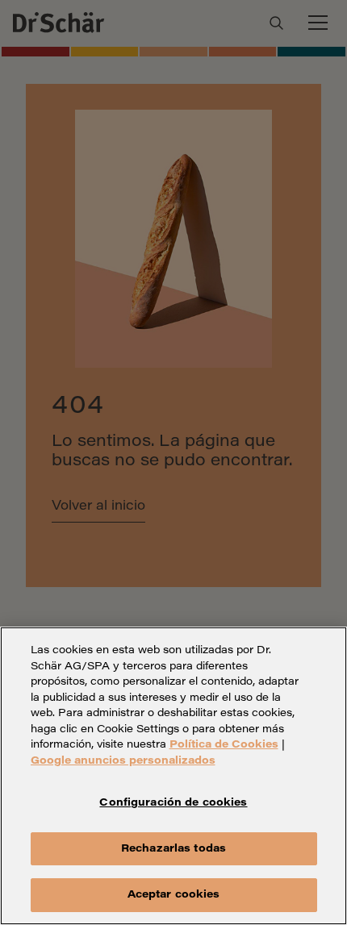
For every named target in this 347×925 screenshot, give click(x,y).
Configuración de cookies (173, 803)
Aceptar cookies (174, 895)
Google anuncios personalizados (123, 761)
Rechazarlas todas (173, 849)
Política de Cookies (223, 745)
